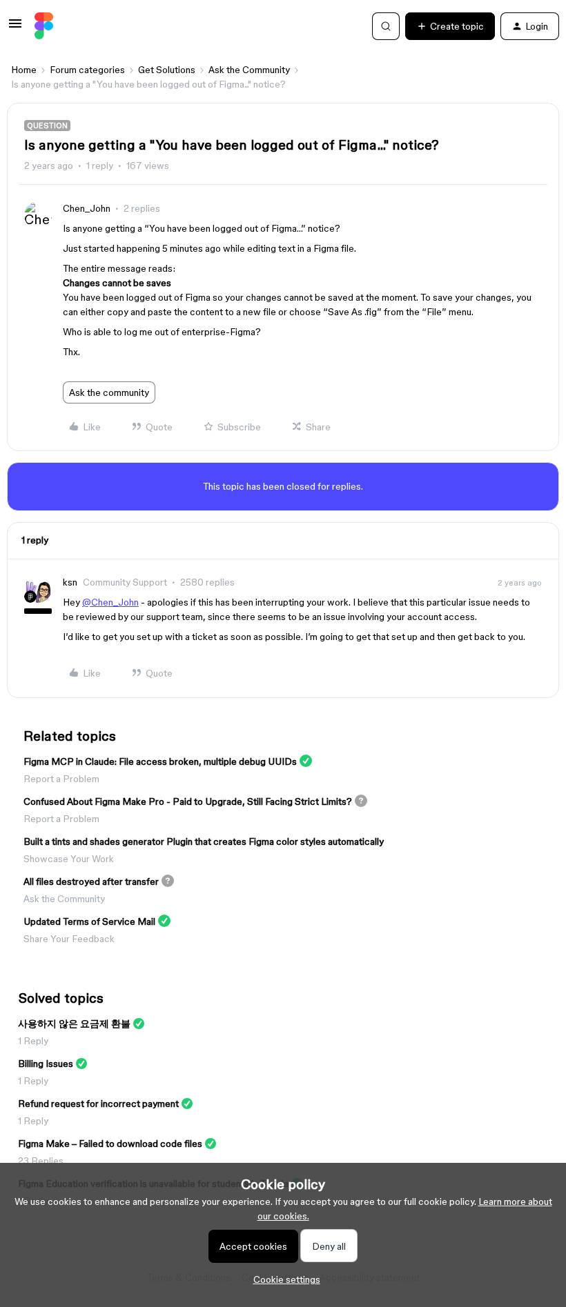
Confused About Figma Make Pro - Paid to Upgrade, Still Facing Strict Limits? (187, 801)
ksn (70, 582)
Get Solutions (166, 69)
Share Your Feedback (69, 938)
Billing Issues (45, 1063)
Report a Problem (61, 778)
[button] (15, 28)
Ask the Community (249, 69)
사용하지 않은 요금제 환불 (74, 1023)
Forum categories (87, 69)
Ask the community (109, 392)
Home (24, 69)
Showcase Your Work (68, 858)
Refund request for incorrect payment (98, 1103)
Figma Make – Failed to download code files (110, 1143)
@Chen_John (110, 602)
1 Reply (33, 1040)
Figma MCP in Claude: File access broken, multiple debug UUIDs (160, 761)
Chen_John (86, 208)
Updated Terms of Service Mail (89, 921)
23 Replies (41, 1160)
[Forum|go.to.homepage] (44, 26)
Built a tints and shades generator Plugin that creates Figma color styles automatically (203, 841)
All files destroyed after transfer (91, 881)
